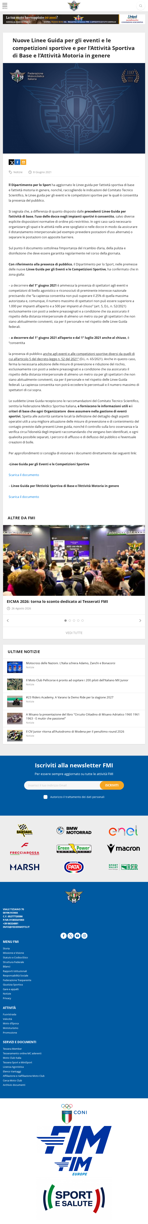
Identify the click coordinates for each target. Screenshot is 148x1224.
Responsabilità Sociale (15, 975)
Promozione (10, 1032)
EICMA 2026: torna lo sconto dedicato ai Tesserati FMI (57, 601)
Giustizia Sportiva (13, 984)
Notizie (18, 172)
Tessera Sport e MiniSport (17, 1062)
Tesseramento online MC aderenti (22, 1053)
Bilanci (6, 966)
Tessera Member (12, 1048)
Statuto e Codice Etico (15, 957)
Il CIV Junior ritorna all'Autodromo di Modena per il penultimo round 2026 (75, 731)
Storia (6, 948)
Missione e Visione (13, 953)
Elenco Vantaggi (12, 1071)
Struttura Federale (13, 962)
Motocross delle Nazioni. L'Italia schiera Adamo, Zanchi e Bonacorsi (70, 663)
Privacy (7, 998)
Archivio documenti (14, 1085)
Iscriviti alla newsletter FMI (74, 765)
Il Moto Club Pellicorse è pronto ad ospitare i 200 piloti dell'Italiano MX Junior (77, 680)
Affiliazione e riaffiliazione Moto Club (24, 1076)
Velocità (7, 1019)
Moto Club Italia (12, 1057)
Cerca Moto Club (12, 1080)
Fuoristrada (9, 1014)
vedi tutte (74, 633)
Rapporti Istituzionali (15, 971)
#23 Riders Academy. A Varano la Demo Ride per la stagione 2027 (70, 697)
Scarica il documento (24, 475)
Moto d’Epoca (11, 1023)
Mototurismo (10, 1028)
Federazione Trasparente (17, 980)
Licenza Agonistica (13, 1067)
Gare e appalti (11, 989)
